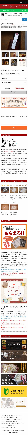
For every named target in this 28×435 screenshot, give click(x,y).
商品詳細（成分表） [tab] (7, 82)
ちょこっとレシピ (18, 415)
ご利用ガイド (15, 421)
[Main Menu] (26, 2)
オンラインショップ (6, 421)
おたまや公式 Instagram (7, 419)
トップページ (4, 415)
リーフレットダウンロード (7, 425)
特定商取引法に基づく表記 (7, 423)
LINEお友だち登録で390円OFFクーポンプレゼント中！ (14, 10)
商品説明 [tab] (4, 78)
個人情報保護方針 (19, 423)
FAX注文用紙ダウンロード (7, 427)
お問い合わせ (17, 419)
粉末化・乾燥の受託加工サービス (9, 417)
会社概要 (11, 415)
